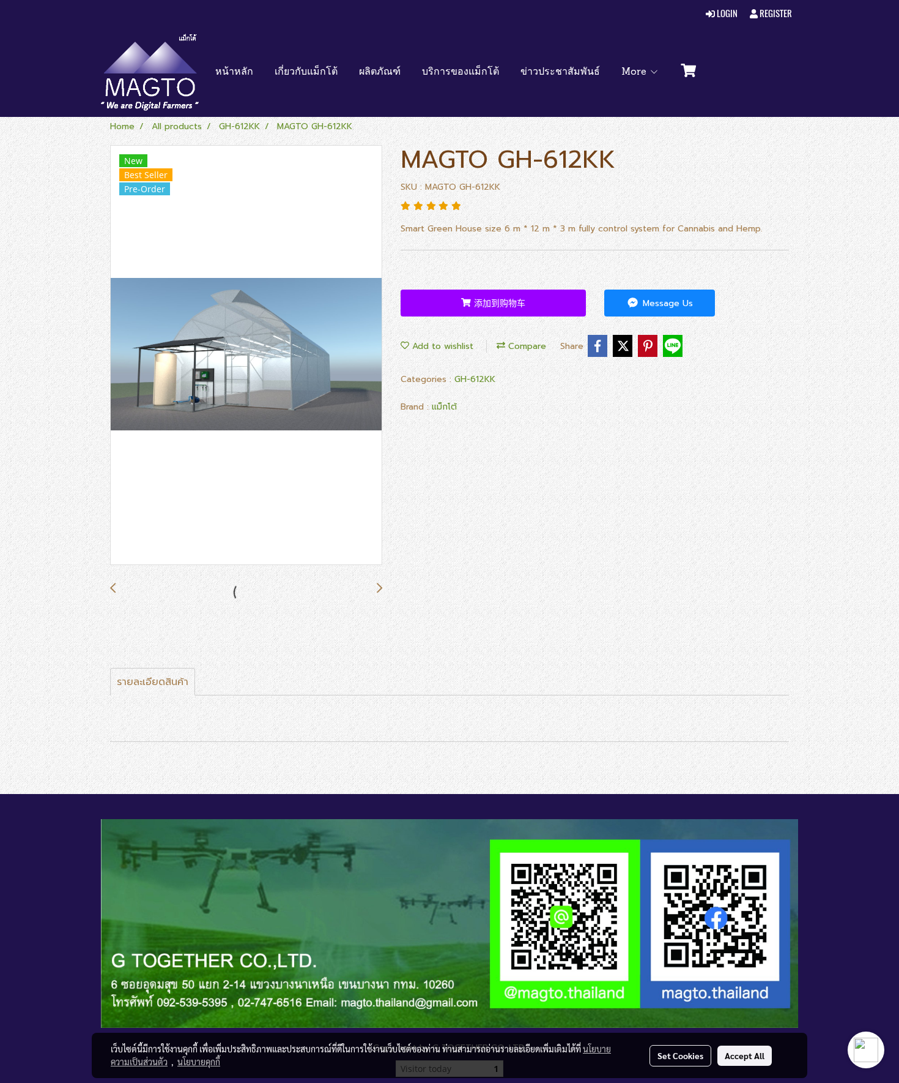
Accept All (744, 1055)
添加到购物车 (498, 303)
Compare (525, 346)
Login (726, 13)
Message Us (666, 303)
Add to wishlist (441, 346)
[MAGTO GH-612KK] (246, 356)
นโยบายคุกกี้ (198, 1061)
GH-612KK (474, 379)
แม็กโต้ (444, 406)
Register (775, 13)
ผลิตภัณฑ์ (380, 72)
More (635, 72)
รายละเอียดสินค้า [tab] (152, 682)
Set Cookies (680, 1055)
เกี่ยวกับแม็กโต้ (306, 72)
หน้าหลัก (234, 72)
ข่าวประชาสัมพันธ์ (560, 72)
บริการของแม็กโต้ (460, 72)
